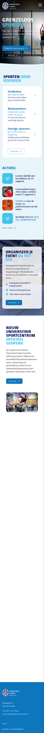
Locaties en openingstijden (12, 729)
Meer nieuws (7, 228)
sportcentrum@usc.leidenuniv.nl (15, 714)
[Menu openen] (40, 5)
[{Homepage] (10, 5)
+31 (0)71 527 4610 (10, 711)
